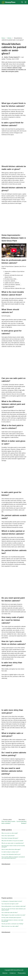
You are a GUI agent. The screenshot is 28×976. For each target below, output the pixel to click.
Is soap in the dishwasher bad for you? (11, 854)
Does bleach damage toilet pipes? (10, 838)
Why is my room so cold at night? (10, 833)
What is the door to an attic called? (10, 926)
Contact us (13, 973)
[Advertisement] (14, 21)
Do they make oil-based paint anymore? (11, 917)
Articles (9, 38)
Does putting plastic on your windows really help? (14, 906)
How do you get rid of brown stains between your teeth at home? (14, 909)
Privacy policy (22, 973)
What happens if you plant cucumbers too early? (13, 915)
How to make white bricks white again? (11, 849)
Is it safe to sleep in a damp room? (10, 851)
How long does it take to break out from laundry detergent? (13, 846)
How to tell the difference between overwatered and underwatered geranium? (13, 857)
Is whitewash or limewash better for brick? (12, 901)
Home (3, 38)
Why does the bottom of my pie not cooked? (12, 840)
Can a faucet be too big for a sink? (10, 903)
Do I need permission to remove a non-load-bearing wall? (12, 920)
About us (4, 973)
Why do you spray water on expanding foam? (13, 843)
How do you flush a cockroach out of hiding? (12, 923)
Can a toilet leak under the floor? (10, 912)
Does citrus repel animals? (8, 835)
